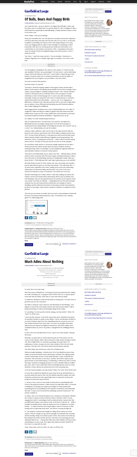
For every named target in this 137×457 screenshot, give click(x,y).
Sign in (86, 1)
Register (93, 1)
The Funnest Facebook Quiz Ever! (95, 56)
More (75, 1)
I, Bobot (87, 59)
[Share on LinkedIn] (31, 217)
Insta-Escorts (89, 62)
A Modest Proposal (90, 53)
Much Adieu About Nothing (93, 49)
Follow (109, 1)
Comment (29, 244)
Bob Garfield (30, 23)
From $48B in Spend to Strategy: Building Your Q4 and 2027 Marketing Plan (98, 71)
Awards (60, 1)
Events (53, 1)
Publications (44, 1)
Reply (26, 241)
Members (68, 1)
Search (80, 1)
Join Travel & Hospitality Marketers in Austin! (98, 75)
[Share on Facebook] (26, 217)
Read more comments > (70, 244)
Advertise (101, 1)
